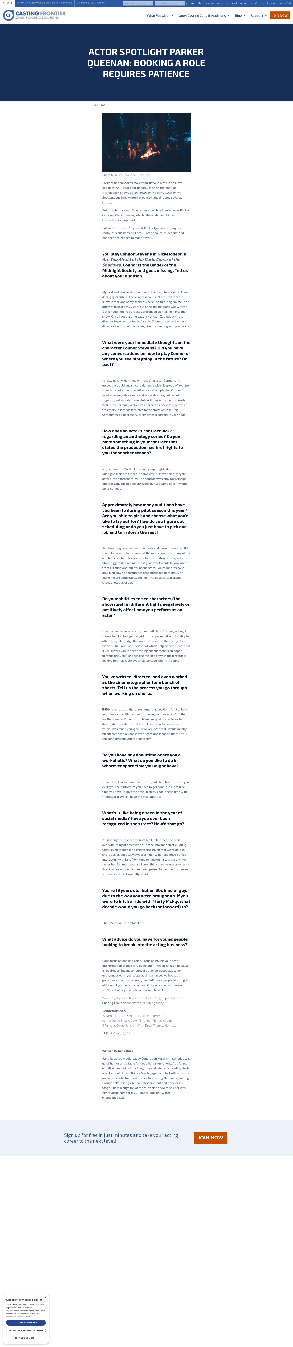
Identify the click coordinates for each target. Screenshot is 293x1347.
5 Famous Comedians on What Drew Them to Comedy (139, 1025)
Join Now (280, 15)
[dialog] (26, 1319)
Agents (91, 3)
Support (257, 15)
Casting (44, 3)
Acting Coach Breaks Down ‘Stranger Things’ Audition (138, 1020)
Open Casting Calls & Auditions (202, 15)
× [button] (45, 1297)
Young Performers (152, 105)
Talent (7, 3)
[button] (26, 1338)
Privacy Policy (285, 2)
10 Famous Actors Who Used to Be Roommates (134, 1015)
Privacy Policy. (26, 1316)
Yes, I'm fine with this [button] (25, 1322)
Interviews (133, 105)
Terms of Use (266, 2)
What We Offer (158, 15)
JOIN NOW (212, 1139)
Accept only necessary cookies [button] (26, 1330)
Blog (238, 15)
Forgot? (149, 3)
